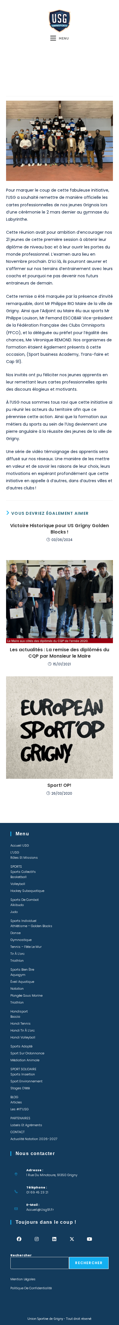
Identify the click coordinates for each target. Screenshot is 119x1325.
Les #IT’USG (19, 1109)
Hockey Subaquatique (27, 890)
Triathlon (17, 960)
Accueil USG (19, 845)
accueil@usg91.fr (40, 1209)
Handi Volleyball (22, 1037)
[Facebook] (19, 1239)
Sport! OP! (59, 785)
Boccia (15, 1016)
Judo (14, 911)
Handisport (19, 1011)
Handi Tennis (20, 1023)
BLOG (14, 1097)
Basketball (18, 877)
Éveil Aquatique (22, 981)
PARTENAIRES (20, 1118)
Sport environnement (26, 1081)
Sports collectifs (23, 871)
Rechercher (21, 1255)
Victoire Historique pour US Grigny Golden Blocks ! (59, 529)
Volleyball (17, 884)
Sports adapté (21, 1046)
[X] (72, 1239)
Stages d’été (20, 1088)
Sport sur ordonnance (27, 1053)
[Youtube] (90, 1239)
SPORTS (16, 866)
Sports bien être (22, 969)
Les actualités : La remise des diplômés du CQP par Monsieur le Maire (59, 653)
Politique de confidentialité (31, 1288)
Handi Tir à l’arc (22, 1030)
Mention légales (23, 1279)
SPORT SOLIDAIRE (23, 1069)
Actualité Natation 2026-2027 (33, 1139)
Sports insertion (22, 1074)
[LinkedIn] (54, 1239)
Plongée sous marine (26, 995)
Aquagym (17, 974)
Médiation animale (24, 1060)
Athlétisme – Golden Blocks (31, 926)
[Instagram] (37, 1239)
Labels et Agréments (26, 1125)
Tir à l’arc (17, 953)
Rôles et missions (24, 857)
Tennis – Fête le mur (26, 946)
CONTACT (17, 1132)
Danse (15, 933)
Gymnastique (20, 939)
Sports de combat (24, 899)
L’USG (14, 852)
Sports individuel (23, 920)
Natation (17, 988)
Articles (16, 1102)
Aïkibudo (17, 905)
